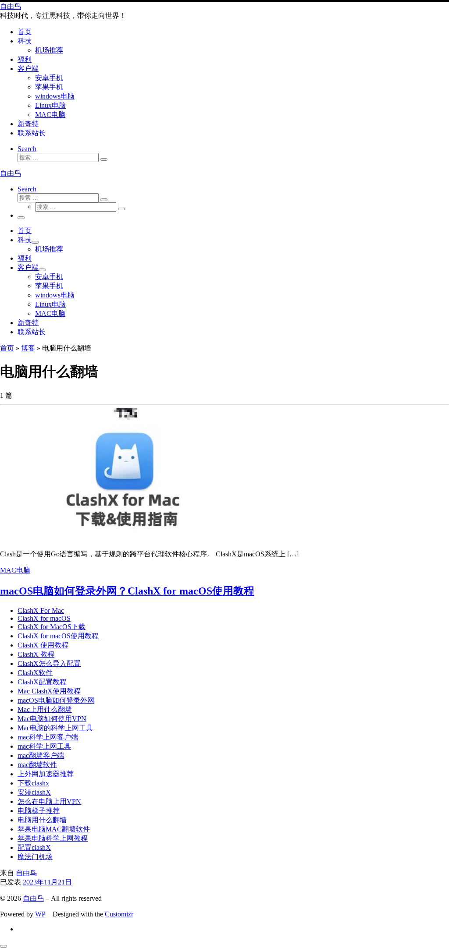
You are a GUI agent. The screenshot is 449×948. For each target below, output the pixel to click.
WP (40, 914)
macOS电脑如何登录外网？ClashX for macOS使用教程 (127, 591)
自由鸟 (26, 873)
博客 (28, 348)
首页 (7, 348)
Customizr (119, 914)
